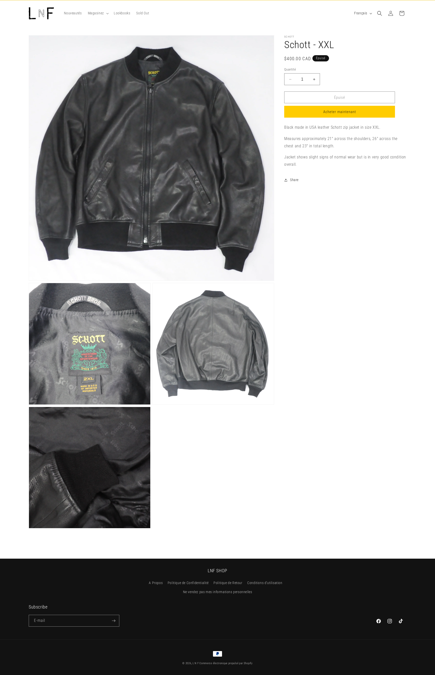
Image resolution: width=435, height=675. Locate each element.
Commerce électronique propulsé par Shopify (225, 663)
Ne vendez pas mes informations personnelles (217, 592)
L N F (196, 663)
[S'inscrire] (113, 621)
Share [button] (294, 180)
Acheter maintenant (339, 112)
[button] (98, 13)
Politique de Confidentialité (188, 583)
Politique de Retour (227, 583)
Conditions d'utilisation (264, 583)
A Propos (156, 583)
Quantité (290, 69)
